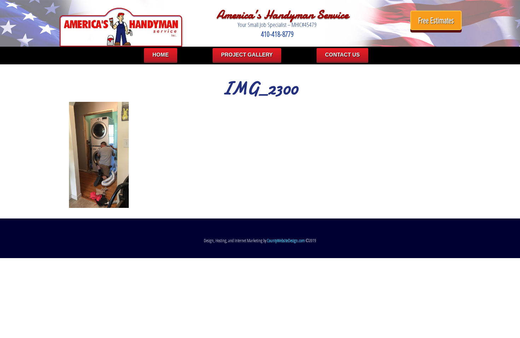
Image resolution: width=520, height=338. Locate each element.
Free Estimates (436, 20)
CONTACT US (342, 55)
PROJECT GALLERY (247, 55)
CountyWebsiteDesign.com (286, 241)
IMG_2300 (260, 88)
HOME (160, 55)
